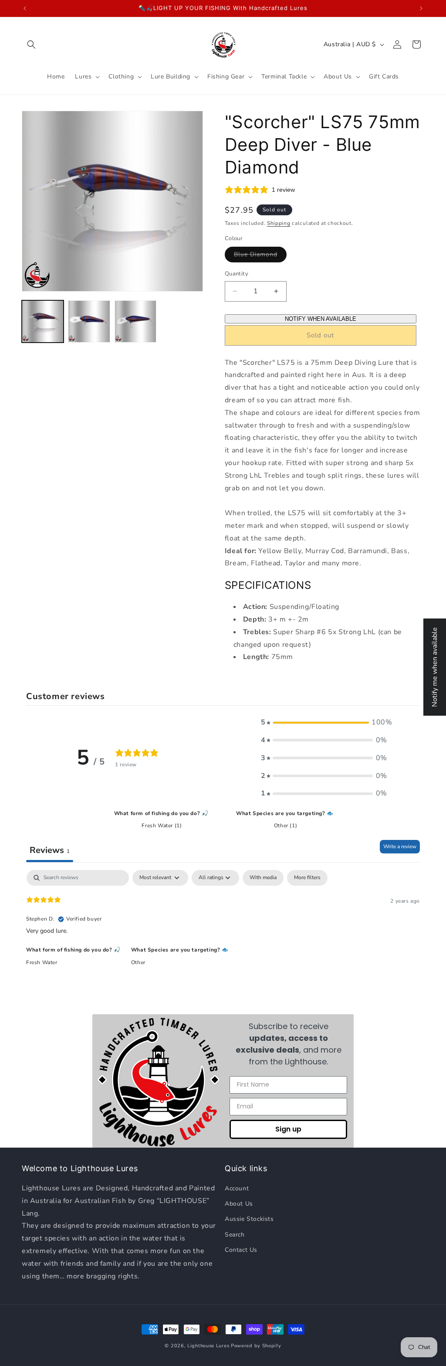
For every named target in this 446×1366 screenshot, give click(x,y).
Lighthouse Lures (208, 1345)
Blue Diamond (260, 256)
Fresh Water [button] (41, 962)
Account (237, 1188)
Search (235, 1234)
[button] (31, 44)
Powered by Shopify (256, 1345)
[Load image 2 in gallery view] (89, 321)
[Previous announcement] (24, 8)
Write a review (399, 846)
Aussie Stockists (249, 1219)
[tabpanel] (223, 926)
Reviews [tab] (50, 850)
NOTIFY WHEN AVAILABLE (320, 319)
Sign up (288, 1129)
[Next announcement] (421, 8)
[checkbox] (263, 878)
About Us (239, 1203)
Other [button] (138, 962)
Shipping (279, 223)
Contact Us (241, 1250)
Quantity (236, 274)
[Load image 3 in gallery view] (135, 321)
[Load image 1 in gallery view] (43, 321)
